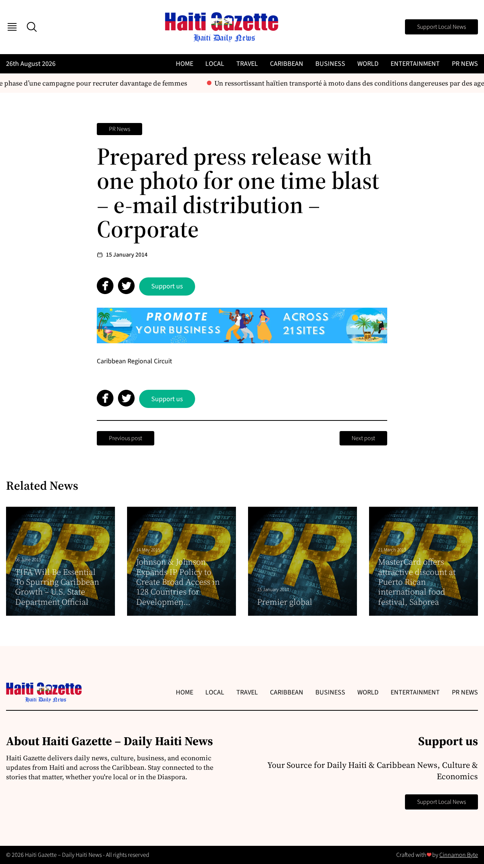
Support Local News (441, 27)
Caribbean (286, 63)
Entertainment (415, 63)
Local (214, 63)
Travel (247, 63)
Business (330, 63)
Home (184, 63)
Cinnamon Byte (458, 855)
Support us (167, 286)
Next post (363, 438)
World (368, 63)
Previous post (125, 438)
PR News (465, 63)
